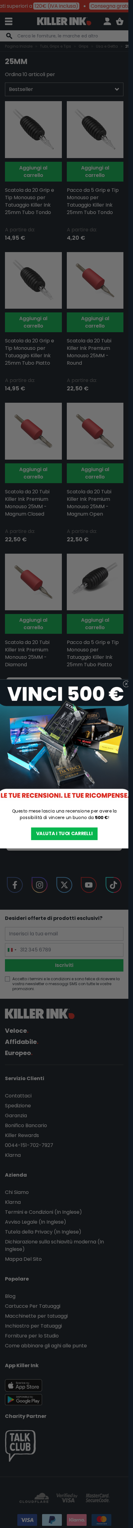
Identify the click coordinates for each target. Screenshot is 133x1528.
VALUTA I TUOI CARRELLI (64, 834)
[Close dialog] (126, 684)
